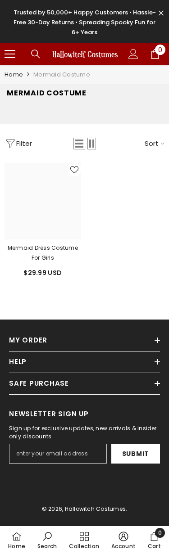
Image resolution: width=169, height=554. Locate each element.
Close (161, 13)
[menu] (10, 54)
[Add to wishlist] (74, 169)
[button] (79, 143)
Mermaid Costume (61, 74)
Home (14, 74)
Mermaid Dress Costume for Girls (43, 252)
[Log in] (133, 54)
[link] (47, 540)
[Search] (35, 54)
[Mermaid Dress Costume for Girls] (43, 201)
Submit (135, 453)
